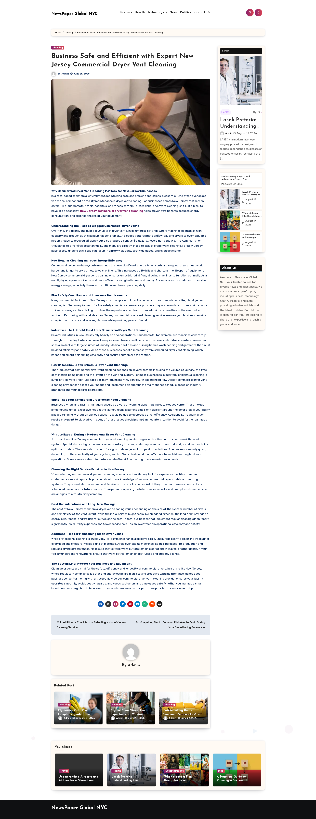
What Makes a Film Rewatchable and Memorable (251, 215)
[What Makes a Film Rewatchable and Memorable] (230, 220)
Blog (220, 770)
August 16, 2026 (250, 244)
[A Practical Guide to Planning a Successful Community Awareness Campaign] (230, 242)
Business (126, 12)
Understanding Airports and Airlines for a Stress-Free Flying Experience (235, 178)
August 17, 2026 (247, 133)
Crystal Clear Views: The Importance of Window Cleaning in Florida (128, 714)
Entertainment (174, 770)
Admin (65, 73)
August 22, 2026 (233, 184)
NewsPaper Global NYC (74, 14)
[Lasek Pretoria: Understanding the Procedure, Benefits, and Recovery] (241, 80)
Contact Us (202, 12)
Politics (185, 12)
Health (140, 12)
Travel (64, 770)
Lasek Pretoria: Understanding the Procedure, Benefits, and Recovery (238, 123)
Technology (156, 12)
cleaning (58, 47)
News (173, 12)
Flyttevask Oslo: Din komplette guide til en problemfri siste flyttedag (76, 714)
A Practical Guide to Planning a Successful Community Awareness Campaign (251, 236)
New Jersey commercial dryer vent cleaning (111, 210)
